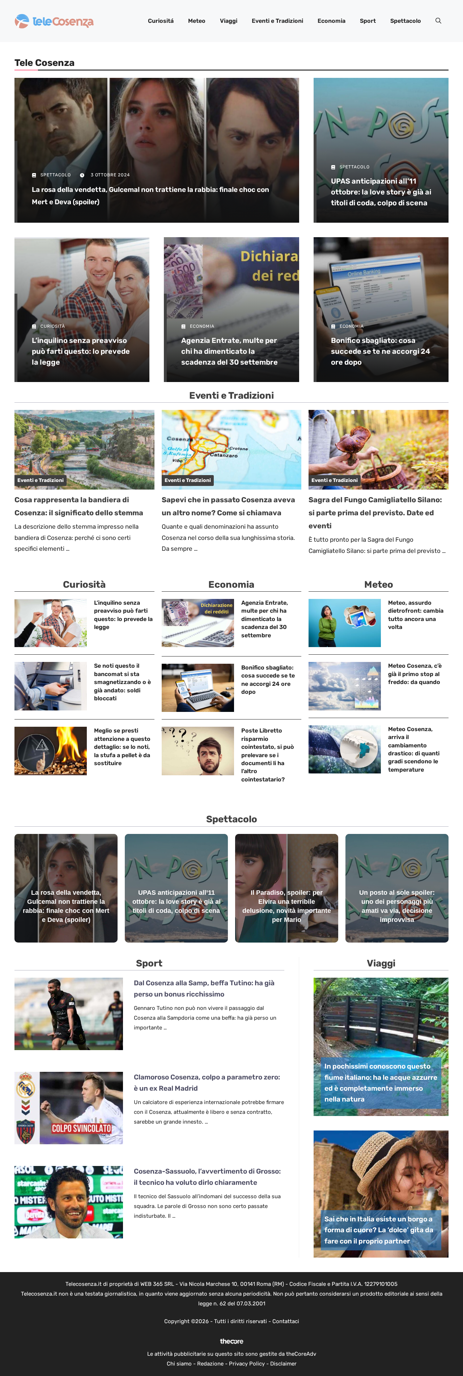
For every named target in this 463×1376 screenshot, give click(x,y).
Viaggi (228, 20)
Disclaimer (283, 1363)
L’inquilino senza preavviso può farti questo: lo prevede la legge (81, 351)
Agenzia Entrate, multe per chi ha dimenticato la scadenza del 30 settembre (229, 351)
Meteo (196, 20)
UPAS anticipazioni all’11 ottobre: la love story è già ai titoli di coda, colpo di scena (381, 192)
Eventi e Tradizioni (277, 20)
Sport (368, 20)
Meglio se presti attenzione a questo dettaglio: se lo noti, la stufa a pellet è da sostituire (122, 747)
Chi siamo (179, 1363)
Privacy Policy (247, 1363)
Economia (331, 20)
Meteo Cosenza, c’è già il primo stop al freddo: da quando (415, 673)
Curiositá (161, 20)
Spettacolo (405, 20)
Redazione (210, 1363)
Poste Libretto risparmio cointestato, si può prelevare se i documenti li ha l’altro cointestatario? (267, 755)
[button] (438, 21)
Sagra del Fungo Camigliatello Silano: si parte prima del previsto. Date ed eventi (375, 512)
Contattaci (285, 1321)
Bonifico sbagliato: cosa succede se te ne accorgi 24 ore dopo (380, 351)
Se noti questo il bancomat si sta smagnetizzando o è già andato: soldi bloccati (122, 682)
